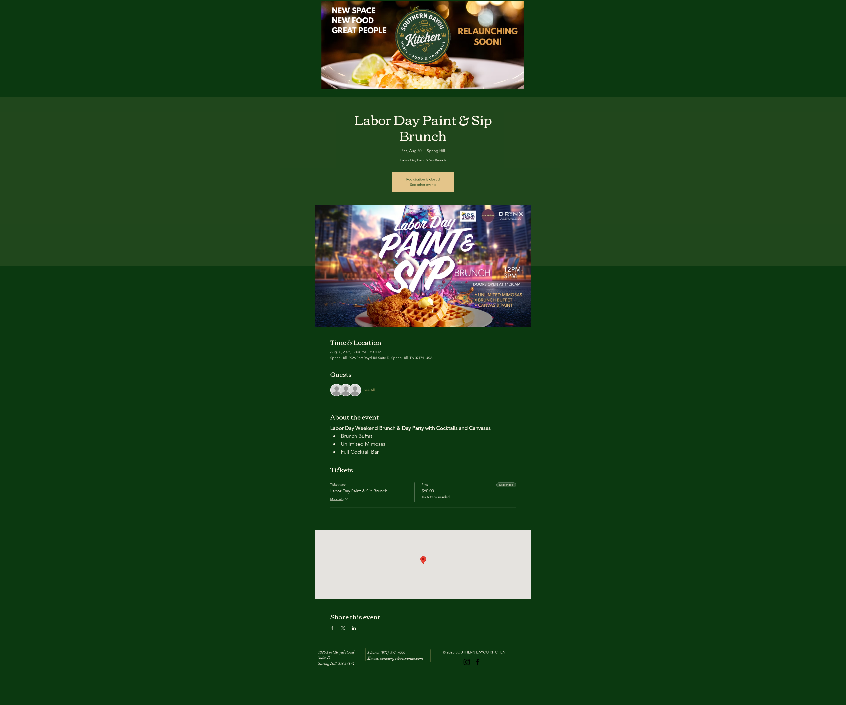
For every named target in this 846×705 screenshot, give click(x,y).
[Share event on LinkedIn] (354, 628)
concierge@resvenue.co (400, 658)
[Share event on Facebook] (332, 628)
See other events (423, 184)
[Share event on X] (343, 628)
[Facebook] (477, 662)
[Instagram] (466, 662)
